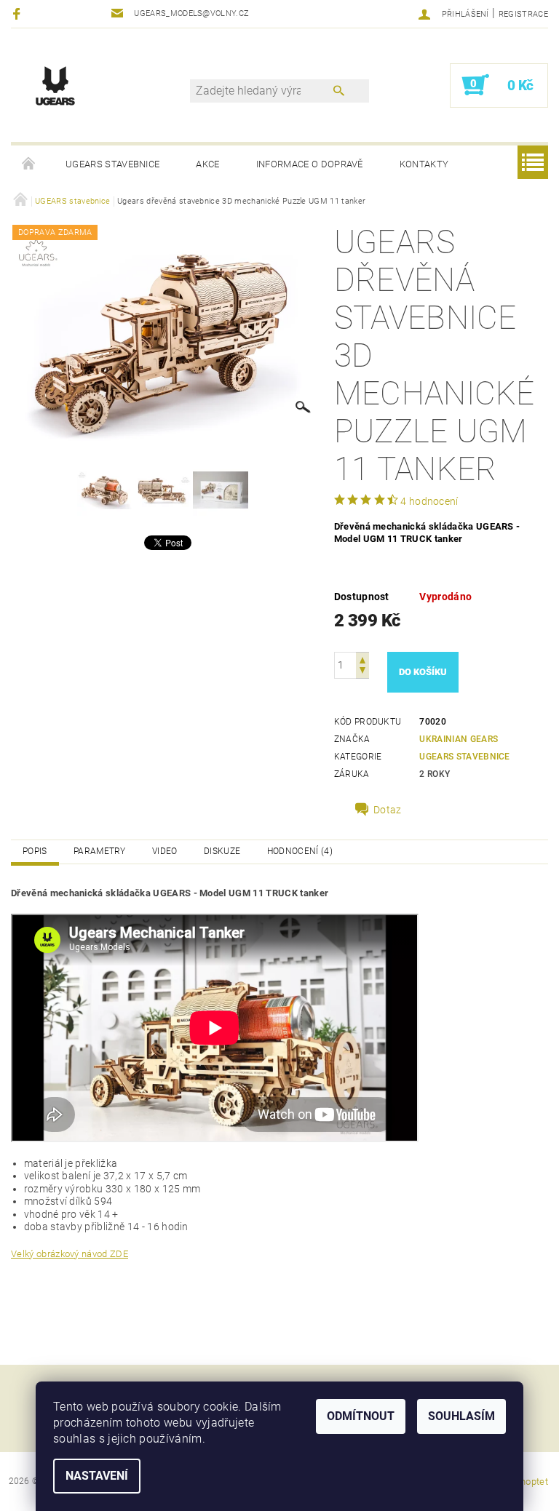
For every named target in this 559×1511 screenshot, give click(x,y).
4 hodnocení (429, 501)
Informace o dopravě (309, 164)
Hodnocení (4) (300, 851)
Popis (35, 851)
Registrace (523, 14)
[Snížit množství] (362, 672)
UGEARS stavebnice (112, 164)
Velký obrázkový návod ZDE (69, 1253)
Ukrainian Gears (458, 739)
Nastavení (97, 1476)
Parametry (100, 851)
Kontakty (424, 164)
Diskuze (222, 851)
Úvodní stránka (29, 164)
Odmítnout (361, 1416)
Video (165, 851)
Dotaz (387, 810)
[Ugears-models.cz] (55, 85)
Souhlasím (461, 1416)
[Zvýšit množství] (362, 659)
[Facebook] (18, 13)
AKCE (207, 164)
